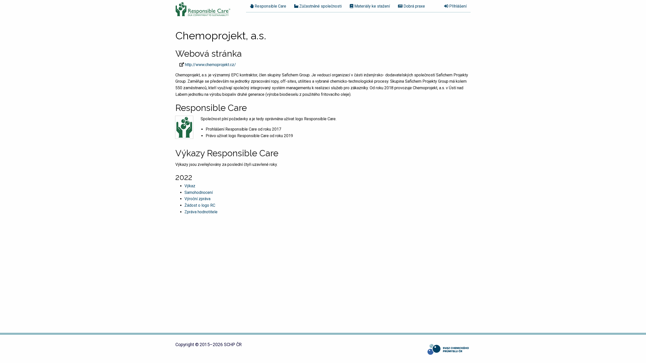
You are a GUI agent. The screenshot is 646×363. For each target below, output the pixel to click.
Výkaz (189, 186)
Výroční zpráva (197, 198)
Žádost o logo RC (199, 205)
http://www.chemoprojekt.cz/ (210, 64)
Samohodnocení (198, 192)
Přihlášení (457, 6)
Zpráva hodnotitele (201, 211)
